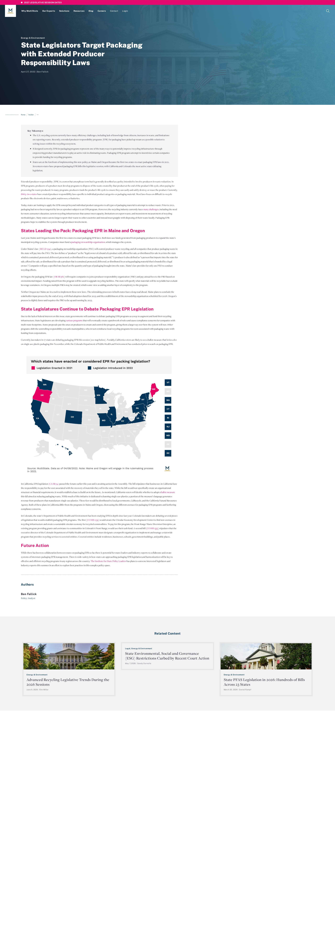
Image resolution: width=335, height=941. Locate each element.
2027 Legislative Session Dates (43, 2)
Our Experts (48, 11)
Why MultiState (29, 11)
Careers (102, 11)
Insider (31, 115)
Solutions (64, 11)
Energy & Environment (33, 38)
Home (23, 115)
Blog (91, 11)
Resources (79, 11)
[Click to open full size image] (99, 414)
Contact (114, 11)
